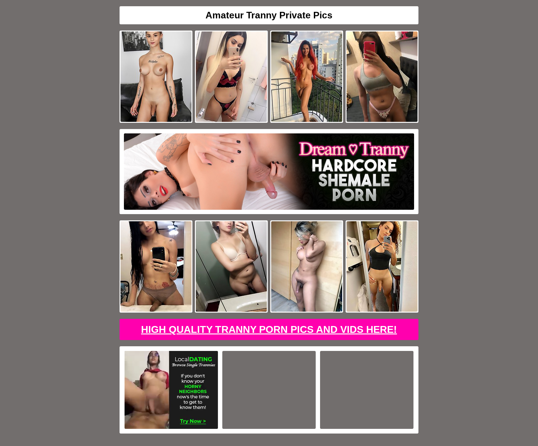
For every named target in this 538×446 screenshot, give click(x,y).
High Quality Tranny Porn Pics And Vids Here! (269, 329)
